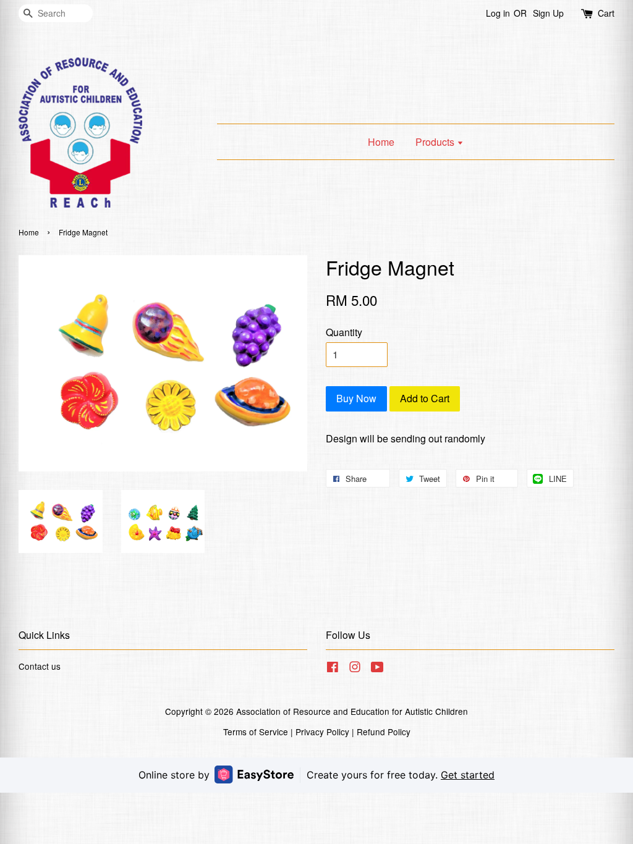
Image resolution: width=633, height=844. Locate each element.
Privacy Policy (322, 731)
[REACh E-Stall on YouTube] (377, 668)
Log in (498, 13)
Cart (606, 13)
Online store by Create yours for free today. (316, 775)
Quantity (344, 332)
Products (436, 142)
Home (381, 142)
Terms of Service (255, 731)
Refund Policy (383, 731)
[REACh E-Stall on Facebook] (332, 668)
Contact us (40, 666)
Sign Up (548, 13)
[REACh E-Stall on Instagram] (355, 668)
